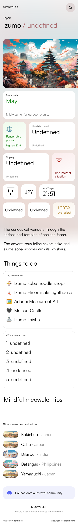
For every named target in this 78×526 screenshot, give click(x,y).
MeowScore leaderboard (63, 520)
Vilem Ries (17, 520)
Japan (7, 18)
